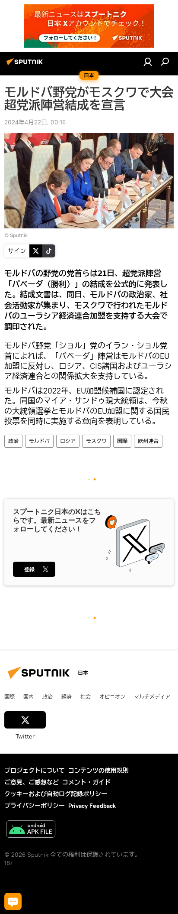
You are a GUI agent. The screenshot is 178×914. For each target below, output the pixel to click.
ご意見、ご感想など (31, 782)
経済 (66, 696)
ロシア (68, 441)
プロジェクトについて (34, 770)
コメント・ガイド (86, 782)
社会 (85, 696)
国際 (122, 441)
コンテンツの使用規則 (98, 770)
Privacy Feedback (92, 806)
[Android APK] (30, 830)
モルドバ (39, 441)
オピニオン (112, 696)
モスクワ (96, 441)
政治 (13, 441)
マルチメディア (152, 696)
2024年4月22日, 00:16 (35, 122)
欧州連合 (148, 441)
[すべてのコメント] (13, 901)
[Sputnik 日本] (26, 65)
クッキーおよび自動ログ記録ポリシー (55, 794)
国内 (28, 696)
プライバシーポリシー (34, 806)
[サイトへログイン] (147, 61)
